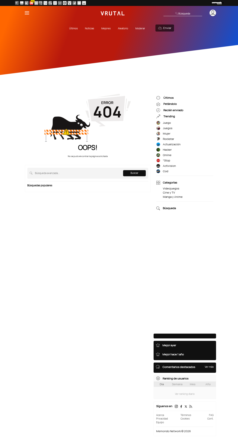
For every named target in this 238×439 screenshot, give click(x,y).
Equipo (160, 422)
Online (167, 155)
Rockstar (168, 139)
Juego (167, 123)
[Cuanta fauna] (79, 3)
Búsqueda (169, 208)
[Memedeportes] (36, 3)
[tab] (161, 384)
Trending (169, 116)
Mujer (166, 133)
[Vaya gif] (55, 3)
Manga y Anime (173, 197)
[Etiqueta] (158, 123)
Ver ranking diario (185, 394)
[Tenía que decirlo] (60, 3)
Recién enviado (173, 110)
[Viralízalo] (69, 3)
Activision (169, 166)
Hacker (167, 150)
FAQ (211, 415)
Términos (186, 415)
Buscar (134, 173)
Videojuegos (171, 188)
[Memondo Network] (217, 3)
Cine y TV (169, 192)
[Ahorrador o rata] (74, 3)
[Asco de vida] (17, 3)
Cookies (185, 418)
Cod (165, 171)
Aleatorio (123, 28)
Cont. (210, 418)
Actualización (172, 144)
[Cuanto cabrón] (45, 3)
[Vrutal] (31, 3)
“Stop (166, 160)
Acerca (160, 415)
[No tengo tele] (50, 3)
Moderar (140, 28)
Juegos (167, 128)
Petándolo (170, 104)
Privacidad (162, 418)
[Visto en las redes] (26, 3)
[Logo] (113, 13)
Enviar (167, 28)
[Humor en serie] (84, 3)
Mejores (106, 28)
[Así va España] (40, 3)
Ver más (209, 366)
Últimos (73, 28)
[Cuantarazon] (22, 3)
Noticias (89, 28)
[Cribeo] (65, 3)
